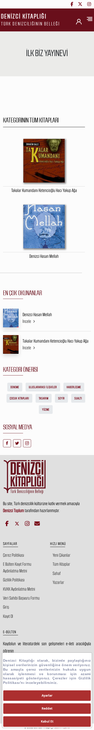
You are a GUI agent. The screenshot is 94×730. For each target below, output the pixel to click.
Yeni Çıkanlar (61, 555)
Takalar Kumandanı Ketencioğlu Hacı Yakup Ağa (55, 341)
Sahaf (57, 573)
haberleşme (74, 387)
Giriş (6, 607)
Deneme (15, 387)
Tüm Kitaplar (61, 564)
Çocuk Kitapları (19, 398)
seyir (61, 398)
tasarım (43, 398)
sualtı (78, 398)
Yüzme (45, 409)
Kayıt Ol (8, 616)
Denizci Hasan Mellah (37, 314)
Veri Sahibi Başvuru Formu (21, 598)
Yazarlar (58, 582)
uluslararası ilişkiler (43, 387)
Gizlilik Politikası (14, 579)
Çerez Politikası (13, 555)
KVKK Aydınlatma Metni (19, 589)
